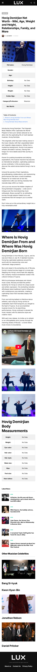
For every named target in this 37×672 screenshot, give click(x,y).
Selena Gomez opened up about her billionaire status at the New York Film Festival (22, 545)
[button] (3, 3)
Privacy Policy (27, 666)
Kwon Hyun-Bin (11, 590)
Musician (5, 13)
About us (8, 666)
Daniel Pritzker (10, 645)
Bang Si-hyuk (9, 583)
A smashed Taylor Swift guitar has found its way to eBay (22, 534)
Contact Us (17, 666)
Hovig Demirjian (27, 65)
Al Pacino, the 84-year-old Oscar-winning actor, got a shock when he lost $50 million (22, 499)
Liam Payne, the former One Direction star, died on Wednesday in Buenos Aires (22, 522)
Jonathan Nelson (12, 617)
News (11, 494)
